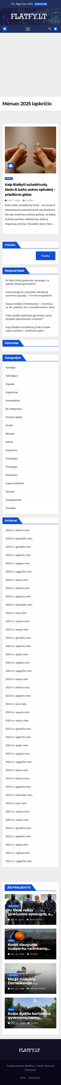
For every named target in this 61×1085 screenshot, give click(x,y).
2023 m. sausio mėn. (17, 820)
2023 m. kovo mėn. (16, 803)
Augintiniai (12, 392)
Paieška (10, 244)
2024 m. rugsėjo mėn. (18, 662)
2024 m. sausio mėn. (17, 720)
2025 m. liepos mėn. (17, 580)
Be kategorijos (14, 409)
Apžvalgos (12, 375)
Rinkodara (12, 475)
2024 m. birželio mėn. (18, 687)
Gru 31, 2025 (18, 1023)
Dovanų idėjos (14, 417)
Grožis (9, 178)
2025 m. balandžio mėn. (19, 604)
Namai (9, 442)
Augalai (10, 384)
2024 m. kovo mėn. (16, 704)
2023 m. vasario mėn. (18, 811)
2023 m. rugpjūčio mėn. (19, 762)
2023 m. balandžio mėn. (19, 795)
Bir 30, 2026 (17, 920)
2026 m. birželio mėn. (18, 530)
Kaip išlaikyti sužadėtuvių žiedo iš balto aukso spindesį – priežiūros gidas (30, 189)
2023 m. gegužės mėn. (18, 786)
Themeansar (30, 1070)
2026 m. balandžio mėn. (19, 538)
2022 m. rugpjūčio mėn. (19, 861)
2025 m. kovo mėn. (16, 613)
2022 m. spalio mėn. (17, 844)
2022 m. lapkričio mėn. (18, 836)
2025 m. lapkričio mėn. (18, 555)
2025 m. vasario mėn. (18, 621)
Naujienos (11, 450)
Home (23, 1078)
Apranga (10, 367)
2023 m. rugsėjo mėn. (18, 753)
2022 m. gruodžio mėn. (19, 828)
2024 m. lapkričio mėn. (18, 646)
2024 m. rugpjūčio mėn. (19, 671)
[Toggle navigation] (28, 29)
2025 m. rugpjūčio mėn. (19, 571)
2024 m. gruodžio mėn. (19, 638)
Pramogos (11, 466)
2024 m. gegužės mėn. (18, 695)
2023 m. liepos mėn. (17, 770)
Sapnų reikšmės (15, 483)
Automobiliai (13, 400)
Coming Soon (34, 1078)
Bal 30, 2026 (17, 954)
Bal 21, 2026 (17, 989)
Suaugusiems (13, 500)
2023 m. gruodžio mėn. (19, 729)
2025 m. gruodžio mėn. (19, 547)
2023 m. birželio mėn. (18, 778)
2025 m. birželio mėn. (18, 588)
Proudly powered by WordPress (21, 1066)
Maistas (10, 433)
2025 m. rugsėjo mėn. (18, 563)
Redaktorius (38, 989)
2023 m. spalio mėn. (17, 745)
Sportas (10, 491)
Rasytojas (35, 920)
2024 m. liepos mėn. (17, 679)
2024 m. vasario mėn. (18, 712)
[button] (50, 28)
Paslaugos (12, 458)
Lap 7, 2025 (14, 200)
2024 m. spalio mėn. (17, 654)
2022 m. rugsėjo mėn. (18, 853)
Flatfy (29, 200)
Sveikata (11, 508)
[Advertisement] (30, 64)
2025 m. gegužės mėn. (18, 596)
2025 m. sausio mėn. (17, 629)
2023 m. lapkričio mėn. (18, 737)
